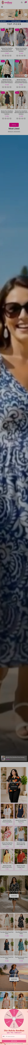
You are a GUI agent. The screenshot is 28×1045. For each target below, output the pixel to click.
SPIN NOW (14, 1041)
